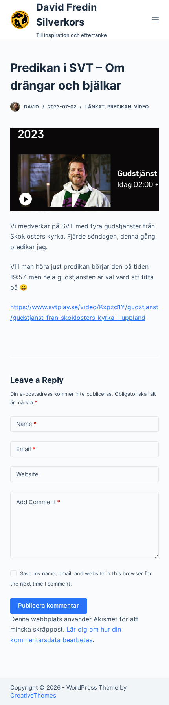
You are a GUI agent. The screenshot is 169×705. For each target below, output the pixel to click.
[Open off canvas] (155, 19)
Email (25, 449)
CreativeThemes (33, 695)
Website (27, 474)
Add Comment (38, 502)
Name (26, 424)
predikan (119, 107)
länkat (95, 107)
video (141, 107)
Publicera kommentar (48, 605)
